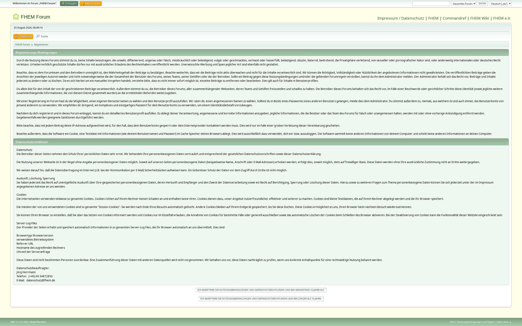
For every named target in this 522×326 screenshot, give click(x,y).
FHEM (433, 18)
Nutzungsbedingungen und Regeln (476, 321)
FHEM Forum (35, 17)
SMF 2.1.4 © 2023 (19, 322)
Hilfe (452, 321)
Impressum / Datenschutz (400, 18)
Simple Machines (38, 322)
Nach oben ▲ (504, 321)
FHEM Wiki (479, 18)
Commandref (454, 18)
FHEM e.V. (502, 18)
